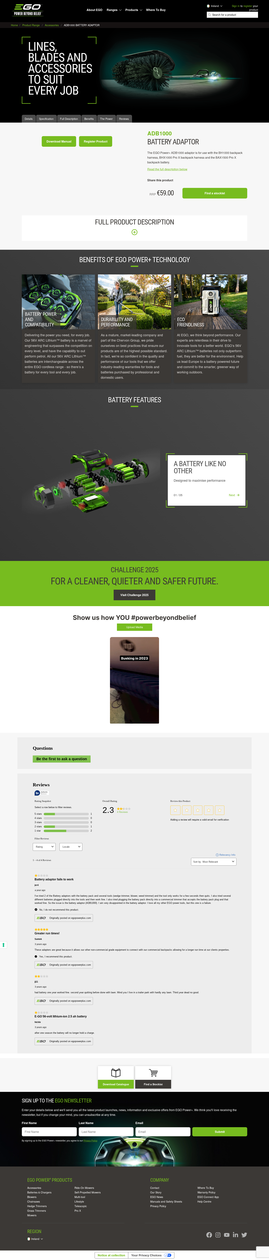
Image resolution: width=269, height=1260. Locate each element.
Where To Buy (156, 10)
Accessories (34, 1188)
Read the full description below (167, 169)
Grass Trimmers (36, 1210)
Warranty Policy (206, 1192)
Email (139, 1123)
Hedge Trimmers (37, 1206)
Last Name (86, 1123)
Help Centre (204, 1201)
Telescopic (80, 1206)
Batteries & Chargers (39, 1192)
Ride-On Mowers (84, 1188)
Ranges (112, 10)
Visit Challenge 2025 (134, 595)
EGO (28, 10)
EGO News (156, 1197)
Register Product (95, 141)
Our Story (155, 1192)
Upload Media (134, 627)
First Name (29, 1123)
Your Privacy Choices (146, 1255)
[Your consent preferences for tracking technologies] (3, 944)
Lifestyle (79, 1201)
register (247, 6)
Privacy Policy (90, 1140)
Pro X (77, 1210)
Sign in (236, 6)
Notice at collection (111, 1255)
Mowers (31, 1215)
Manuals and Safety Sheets (166, 1201)
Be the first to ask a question (61, 759)
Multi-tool (79, 1197)
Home (15, 25)
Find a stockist (215, 193)
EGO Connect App (208, 1197)
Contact (154, 1188)
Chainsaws (33, 1201)
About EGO (94, 10)
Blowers (31, 1197)
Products (131, 10)
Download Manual (58, 141)
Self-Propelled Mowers (87, 1192)
